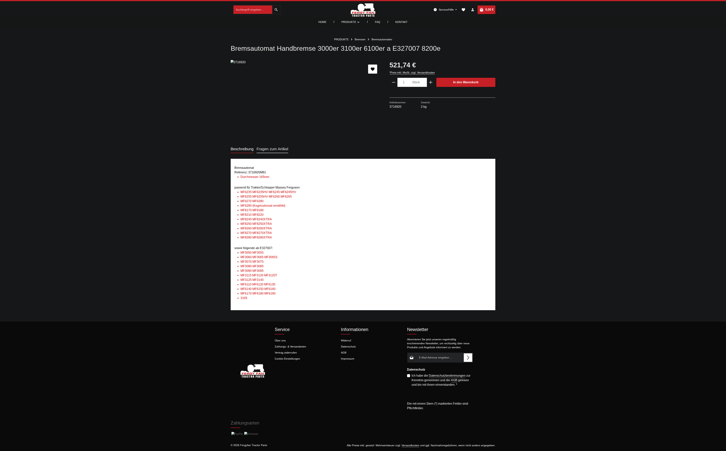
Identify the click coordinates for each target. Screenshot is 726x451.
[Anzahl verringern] (393, 82)
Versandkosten (410, 445)
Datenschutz (348, 346)
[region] (306, 100)
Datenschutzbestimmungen (447, 375)
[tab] (242, 149)
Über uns (280, 340)
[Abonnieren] (468, 357)
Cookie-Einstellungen (287, 358)
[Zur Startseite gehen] (363, 9)
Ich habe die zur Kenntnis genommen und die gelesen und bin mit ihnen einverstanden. (441, 380)
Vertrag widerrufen (286, 352)
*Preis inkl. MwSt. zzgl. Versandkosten (412, 72)
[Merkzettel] (463, 9)
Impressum (347, 358)
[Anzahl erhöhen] (431, 82)
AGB (343, 352)
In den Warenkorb (466, 82)
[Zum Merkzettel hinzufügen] (372, 69)
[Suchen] (276, 9)
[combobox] (252, 9)
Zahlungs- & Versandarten (290, 346)
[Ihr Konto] (472, 9)
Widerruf (346, 340)
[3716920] (306, 100)
